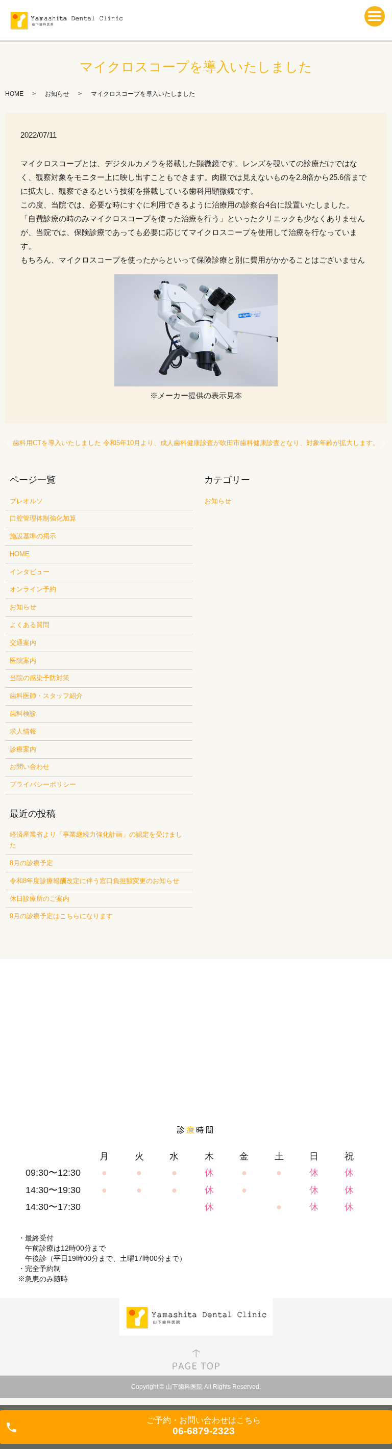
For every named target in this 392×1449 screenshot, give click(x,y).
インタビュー (30, 572)
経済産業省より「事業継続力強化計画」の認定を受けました (96, 840)
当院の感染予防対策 (39, 678)
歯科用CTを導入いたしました (57, 443)
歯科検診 (23, 713)
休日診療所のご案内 (39, 898)
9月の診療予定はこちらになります (61, 916)
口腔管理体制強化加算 (43, 518)
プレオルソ (26, 501)
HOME (14, 93)
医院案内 (23, 660)
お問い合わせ (30, 766)
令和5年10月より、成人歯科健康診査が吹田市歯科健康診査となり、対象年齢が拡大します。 (241, 443)
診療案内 (23, 749)
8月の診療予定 (31, 863)
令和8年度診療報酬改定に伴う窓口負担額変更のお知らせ (94, 881)
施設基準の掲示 (33, 536)
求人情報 (23, 731)
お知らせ (57, 93)
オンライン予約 (33, 589)
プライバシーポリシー (43, 784)
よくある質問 (30, 625)
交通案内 (23, 642)
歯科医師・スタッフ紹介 (46, 696)
